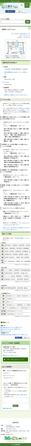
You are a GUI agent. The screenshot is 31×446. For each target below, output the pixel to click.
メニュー (27, 6)
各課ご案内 (19, 238)
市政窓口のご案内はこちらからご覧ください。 (16, 94)
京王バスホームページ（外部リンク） (11, 329)
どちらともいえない (9, 375)
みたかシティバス (6, 331)
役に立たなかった (9, 377)
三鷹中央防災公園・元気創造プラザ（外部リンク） (15, 334)
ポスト (21, 11)
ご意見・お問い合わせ (21, 394)
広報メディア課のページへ (11, 355)
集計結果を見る (8, 408)
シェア (10, 11)
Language (21, 6)
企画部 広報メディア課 (25, 33)
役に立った (7, 373)
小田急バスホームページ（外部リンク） (12, 327)
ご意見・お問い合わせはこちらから (15, 359)
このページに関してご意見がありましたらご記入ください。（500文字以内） (15, 384)
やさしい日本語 (16, 1)
